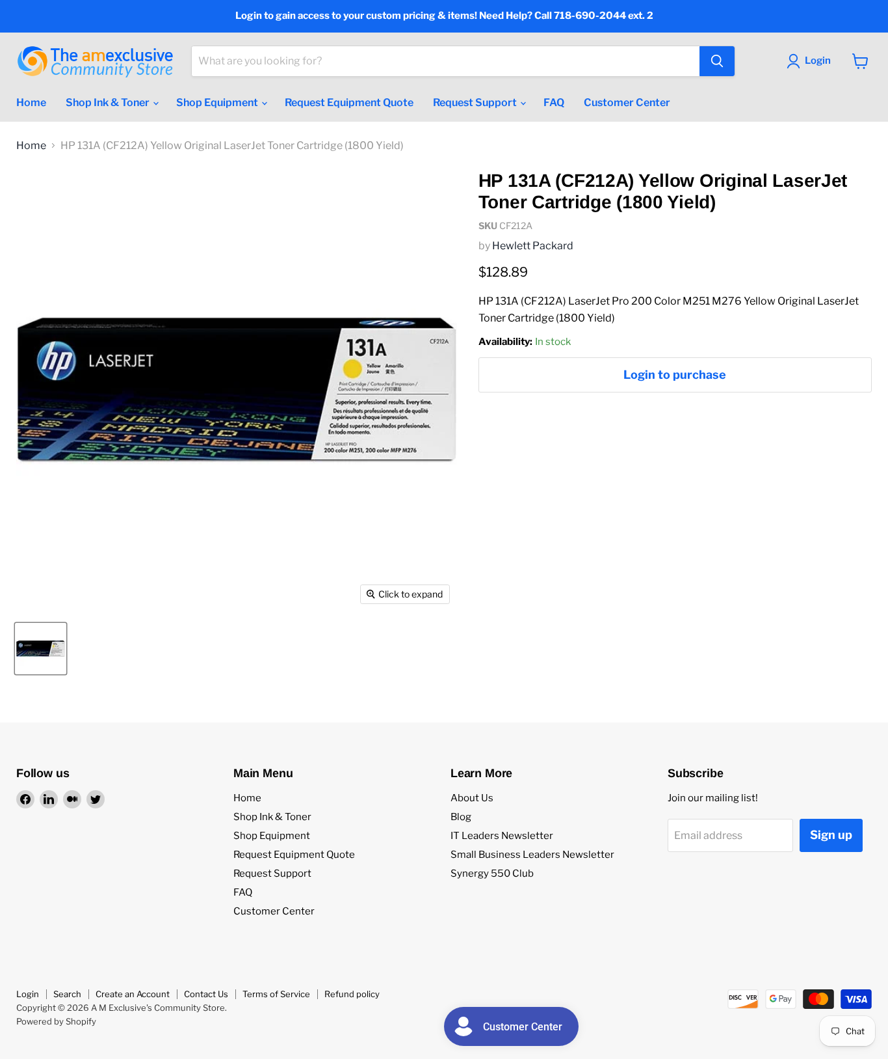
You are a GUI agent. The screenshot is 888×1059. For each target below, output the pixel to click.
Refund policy (352, 994)
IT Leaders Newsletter (502, 836)
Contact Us (206, 994)
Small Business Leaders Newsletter (532, 854)
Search (67, 994)
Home (31, 102)
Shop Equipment (218, 102)
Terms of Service (276, 994)
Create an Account (133, 994)
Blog (461, 817)
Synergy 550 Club (492, 873)
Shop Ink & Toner (108, 102)
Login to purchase (674, 374)
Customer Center (627, 102)
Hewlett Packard (532, 246)
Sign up (831, 835)
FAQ (553, 102)
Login (27, 994)
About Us (472, 798)
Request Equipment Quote (349, 102)
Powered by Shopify (56, 1021)
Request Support (476, 102)
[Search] (717, 61)
